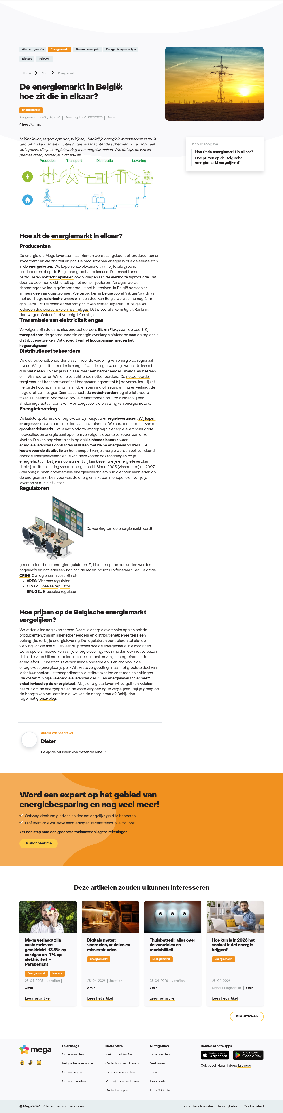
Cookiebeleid (254, 1106)
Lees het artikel (38, 998)
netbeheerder (138, 377)
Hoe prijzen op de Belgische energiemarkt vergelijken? (219, 161)
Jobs (153, 1072)
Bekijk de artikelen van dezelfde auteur (73, 752)
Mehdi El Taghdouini (227, 988)
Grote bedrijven (117, 1090)
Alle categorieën (33, 49)
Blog (44, 73)
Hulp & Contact (161, 1090)
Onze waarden (73, 1054)
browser (244, 1065)
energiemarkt (71, 236)
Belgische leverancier (78, 1063)
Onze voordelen (74, 1081)
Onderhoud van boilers (122, 1063)
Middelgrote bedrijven (122, 1081)
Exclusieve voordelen (121, 1072)
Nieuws (27, 59)
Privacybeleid (228, 1106)
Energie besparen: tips (121, 49)
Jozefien (53, 981)
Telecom (44, 59)
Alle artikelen (247, 1016)
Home (27, 73)
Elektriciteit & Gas (119, 1054)
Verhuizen (157, 1063)
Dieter (111, 117)
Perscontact (159, 1081)
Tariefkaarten (160, 1054)
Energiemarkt (60, 49)
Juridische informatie (197, 1106)
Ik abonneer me (38, 843)
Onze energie (72, 1072)
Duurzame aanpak (87, 49)
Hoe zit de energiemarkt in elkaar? (224, 152)
